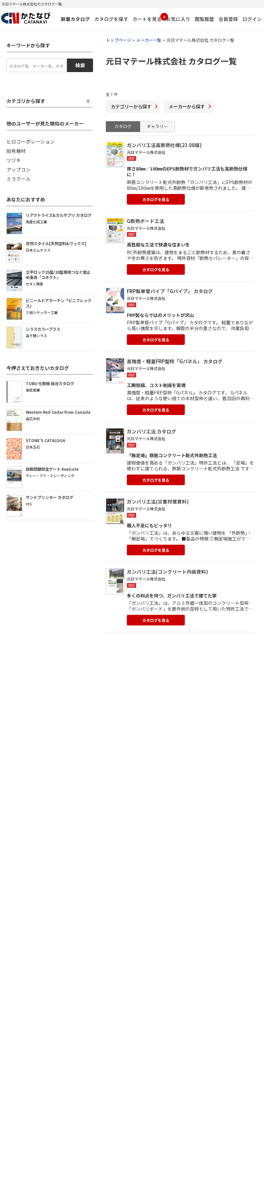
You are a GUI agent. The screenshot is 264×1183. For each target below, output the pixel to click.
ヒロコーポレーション (30, 141)
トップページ (118, 40)
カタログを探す (111, 18)
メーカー (187, 106)
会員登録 (228, 18)
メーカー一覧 (148, 40)
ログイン (252, 18)
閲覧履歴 (204, 18)
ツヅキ (13, 160)
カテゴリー (131, 106)
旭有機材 (16, 150)
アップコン (18, 169)
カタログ (123, 126)
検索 (80, 65)
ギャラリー (157, 126)
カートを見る (147, 18)
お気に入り (178, 18)
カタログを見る (155, 199)
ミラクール (18, 178)
